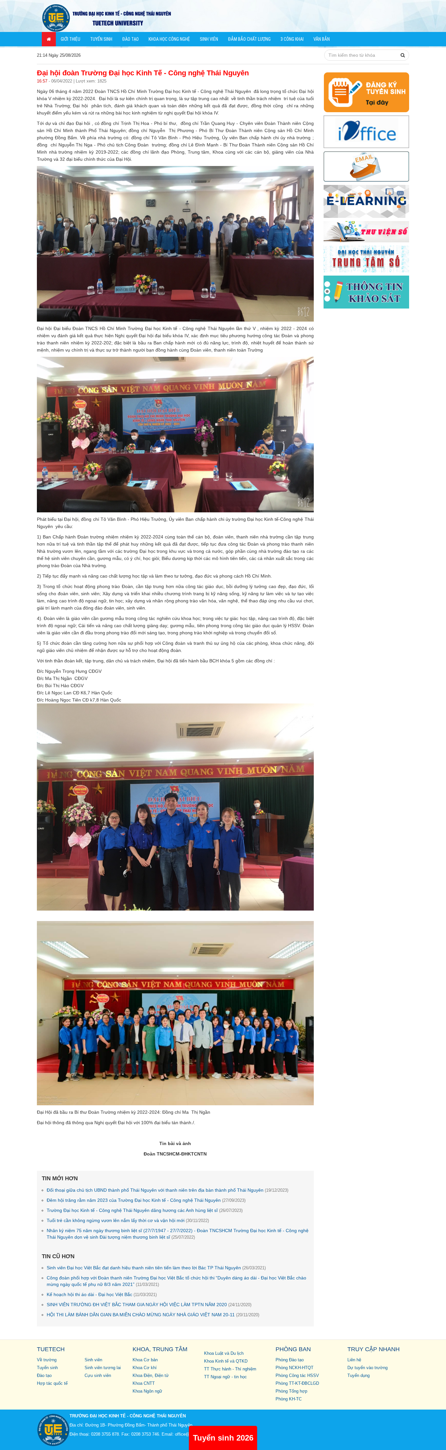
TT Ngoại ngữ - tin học (225, 1377)
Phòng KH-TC (289, 1399)
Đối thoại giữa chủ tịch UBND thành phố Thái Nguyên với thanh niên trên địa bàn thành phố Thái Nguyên (167, 1190)
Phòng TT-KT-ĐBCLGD (297, 1383)
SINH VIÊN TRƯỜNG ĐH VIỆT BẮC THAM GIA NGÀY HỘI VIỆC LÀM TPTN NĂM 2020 (149, 1304)
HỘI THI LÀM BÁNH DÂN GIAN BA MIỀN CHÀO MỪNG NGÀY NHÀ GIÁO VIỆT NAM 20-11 (153, 1314)
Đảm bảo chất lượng (249, 39)
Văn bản (321, 39)
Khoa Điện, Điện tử (151, 1375)
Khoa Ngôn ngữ (147, 1391)
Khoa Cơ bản (145, 1360)
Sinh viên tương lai (103, 1368)
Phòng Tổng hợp (291, 1391)
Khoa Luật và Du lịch (224, 1353)
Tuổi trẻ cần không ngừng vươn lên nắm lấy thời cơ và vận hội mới (128, 1220)
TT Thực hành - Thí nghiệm (230, 1369)
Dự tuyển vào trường (367, 1368)
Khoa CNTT (144, 1383)
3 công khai (292, 39)
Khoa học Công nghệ (169, 39)
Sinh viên (209, 39)
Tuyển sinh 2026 (223, 1437)
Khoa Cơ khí (145, 1368)
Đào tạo (130, 39)
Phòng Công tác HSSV (297, 1375)
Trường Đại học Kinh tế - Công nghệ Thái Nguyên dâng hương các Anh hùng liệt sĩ (145, 1210)
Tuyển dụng (358, 1375)
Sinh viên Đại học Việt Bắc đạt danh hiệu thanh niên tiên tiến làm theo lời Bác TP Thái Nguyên (156, 1267)
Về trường (46, 1360)
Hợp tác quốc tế (52, 1383)
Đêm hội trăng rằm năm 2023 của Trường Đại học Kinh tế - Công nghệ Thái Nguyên (146, 1200)
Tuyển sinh (101, 39)
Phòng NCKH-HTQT (294, 1368)
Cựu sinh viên (98, 1375)
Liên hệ (354, 1360)
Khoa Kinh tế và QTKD (225, 1361)
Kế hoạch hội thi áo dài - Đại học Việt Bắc (102, 1294)
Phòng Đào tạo (290, 1360)
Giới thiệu (70, 39)
